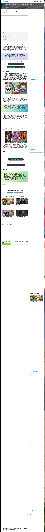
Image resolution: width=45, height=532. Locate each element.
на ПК (35, 1)
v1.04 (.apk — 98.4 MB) (16, 67)
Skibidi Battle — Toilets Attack (35, 288)
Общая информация (7, 34)
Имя (3, 225)
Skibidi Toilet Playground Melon (27, 4)
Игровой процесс (7, 36)
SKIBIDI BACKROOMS (33, 149)
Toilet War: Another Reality (8, 7)
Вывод (5, 39)
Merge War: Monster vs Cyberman (35, 519)
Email (12, 225)
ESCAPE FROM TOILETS (34, 219)
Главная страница (4, 10)
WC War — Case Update (16, 4)
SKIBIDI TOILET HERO (33, 79)
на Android (39, 1)
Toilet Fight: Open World (7, 4)
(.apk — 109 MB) (16, 159)
